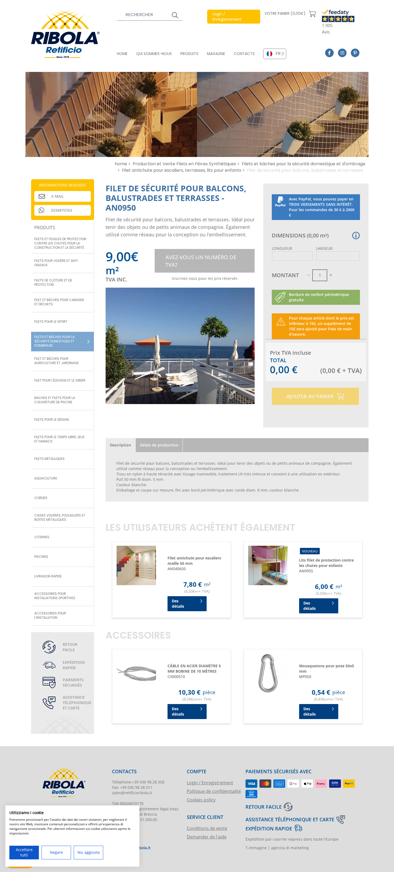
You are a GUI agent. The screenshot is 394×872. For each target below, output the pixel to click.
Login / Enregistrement (210, 782)
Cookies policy (201, 800)
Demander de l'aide (206, 837)
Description (120, 445)
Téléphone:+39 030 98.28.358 (138, 782)
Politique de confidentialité (214, 791)
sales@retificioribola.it (132, 792)
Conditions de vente (207, 828)
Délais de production (159, 445)
